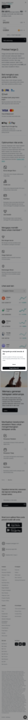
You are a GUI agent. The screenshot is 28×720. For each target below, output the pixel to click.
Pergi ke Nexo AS (14, 368)
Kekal (14, 364)
